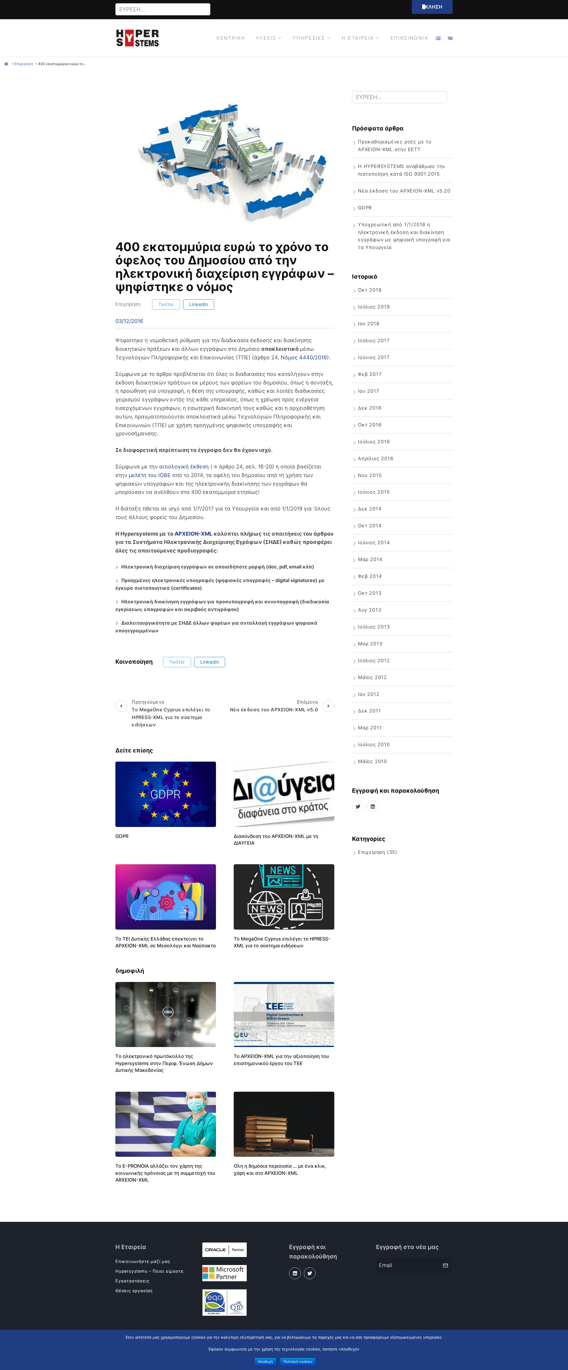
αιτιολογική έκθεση (184, 466)
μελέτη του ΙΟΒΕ (150, 475)
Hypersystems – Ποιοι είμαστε (149, 1271)
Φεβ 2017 (369, 374)
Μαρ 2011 (370, 728)
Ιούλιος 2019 (374, 307)
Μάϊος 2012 (372, 677)
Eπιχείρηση (23, 64)
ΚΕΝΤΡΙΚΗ (231, 38)
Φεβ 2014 (370, 576)
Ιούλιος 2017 (374, 340)
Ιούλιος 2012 (374, 660)
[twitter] (358, 806)
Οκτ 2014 (369, 526)
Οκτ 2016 (369, 425)
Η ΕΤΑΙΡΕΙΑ (358, 38)
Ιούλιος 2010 (374, 744)
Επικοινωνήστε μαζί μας (142, 1261)
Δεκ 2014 (369, 509)
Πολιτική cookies (297, 1361)
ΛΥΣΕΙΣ (266, 38)
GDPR (121, 836)
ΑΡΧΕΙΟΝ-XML (193, 534)
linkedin (198, 304)
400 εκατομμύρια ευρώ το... (62, 64)
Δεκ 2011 (369, 711)
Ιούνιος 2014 (374, 542)
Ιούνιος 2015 (374, 492)
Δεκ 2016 (369, 408)
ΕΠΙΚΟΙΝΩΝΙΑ (409, 38)
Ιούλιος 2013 (374, 627)
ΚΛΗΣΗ (433, 7)
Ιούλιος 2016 (374, 442)
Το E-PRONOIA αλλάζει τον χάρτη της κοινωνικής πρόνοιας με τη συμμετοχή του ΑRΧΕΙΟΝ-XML (165, 1173)
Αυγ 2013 (369, 610)
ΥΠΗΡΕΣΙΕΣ (309, 38)
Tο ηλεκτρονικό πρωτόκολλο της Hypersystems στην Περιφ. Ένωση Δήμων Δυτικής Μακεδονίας (164, 1063)
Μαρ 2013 (370, 644)
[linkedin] (373, 806)
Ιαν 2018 (368, 324)
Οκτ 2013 (369, 593)
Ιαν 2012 (368, 694)
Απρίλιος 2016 (375, 458)
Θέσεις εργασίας (134, 1290)
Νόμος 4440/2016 (304, 357)
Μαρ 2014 (370, 559)
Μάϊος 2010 (372, 761)
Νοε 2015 (370, 475)
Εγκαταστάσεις (132, 1280)
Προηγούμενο (171, 713)
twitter (166, 304)
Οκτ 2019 (369, 290)
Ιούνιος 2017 (374, 357)
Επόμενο (274, 706)
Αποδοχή (265, 1361)
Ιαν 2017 (368, 391)
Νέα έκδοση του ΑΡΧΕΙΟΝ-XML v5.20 (404, 191)
